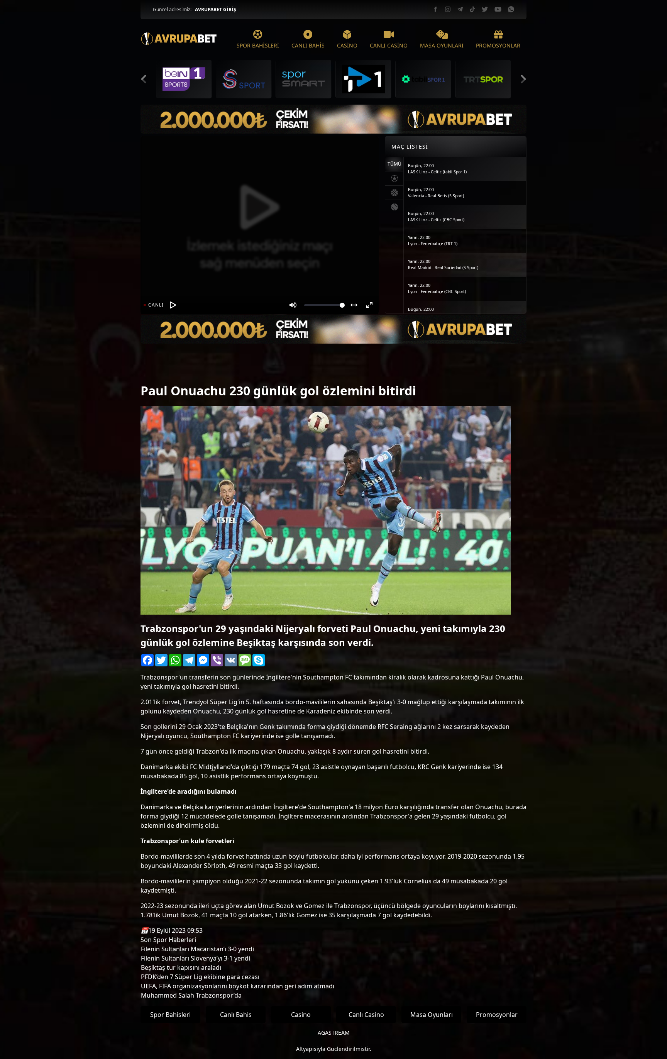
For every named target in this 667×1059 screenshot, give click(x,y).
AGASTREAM (334, 1032)
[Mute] (293, 305)
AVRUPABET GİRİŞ (215, 9)
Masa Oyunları (431, 1014)
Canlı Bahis (236, 1014)
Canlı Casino (366, 1014)
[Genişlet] (354, 305)
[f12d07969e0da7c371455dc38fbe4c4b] (154, 370)
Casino (301, 1014)
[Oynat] (173, 305)
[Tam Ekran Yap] (369, 305)
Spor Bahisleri (170, 1014)
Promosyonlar (497, 1014)
